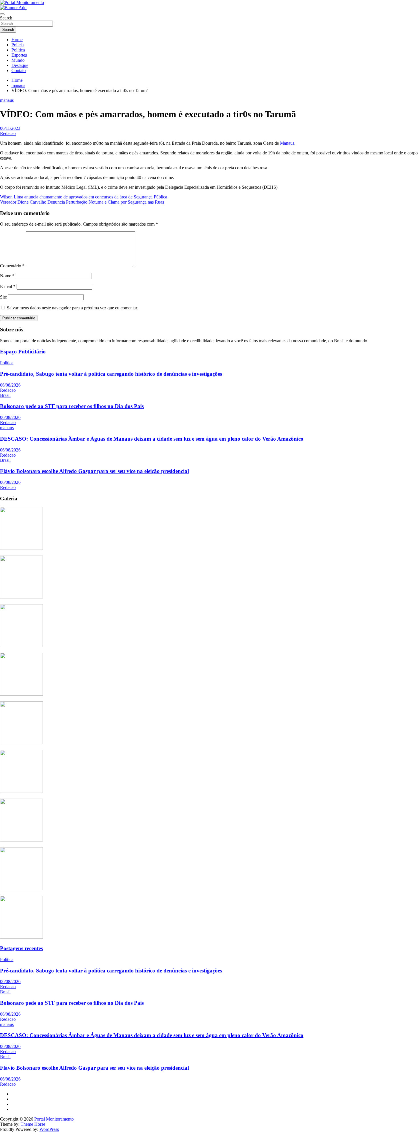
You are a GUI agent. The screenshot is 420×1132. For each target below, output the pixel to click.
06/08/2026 (10, 385)
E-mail (7, 286)
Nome (7, 275)
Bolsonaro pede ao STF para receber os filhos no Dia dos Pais (72, 406)
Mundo (18, 60)
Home (17, 39)
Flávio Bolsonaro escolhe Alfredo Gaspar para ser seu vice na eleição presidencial (94, 471)
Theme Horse (33, 1124)
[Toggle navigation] (2, 14)
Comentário (12, 265)
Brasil (5, 395)
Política (18, 49)
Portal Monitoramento (54, 1119)
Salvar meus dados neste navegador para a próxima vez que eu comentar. (72, 307)
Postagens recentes (21, 948)
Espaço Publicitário (23, 352)
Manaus (287, 143)
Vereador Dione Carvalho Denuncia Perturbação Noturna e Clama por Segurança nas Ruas (82, 202)
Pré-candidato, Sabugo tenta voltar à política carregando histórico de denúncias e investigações (111, 374)
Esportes (19, 55)
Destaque (19, 65)
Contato (18, 70)
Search (6, 17)
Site (3, 297)
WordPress (49, 1129)
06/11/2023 (10, 128)
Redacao (8, 133)
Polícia (17, 44)
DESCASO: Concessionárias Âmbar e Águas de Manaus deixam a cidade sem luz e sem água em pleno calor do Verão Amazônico (151, 439)
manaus (7, 100)
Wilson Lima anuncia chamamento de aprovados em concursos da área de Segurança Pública (83, 196)
